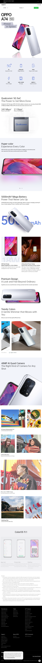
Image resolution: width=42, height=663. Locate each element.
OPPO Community (28, 636)
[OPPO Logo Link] (3, 4)
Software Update (4, 640)
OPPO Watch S (27, 612)
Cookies (12, 660)
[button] (39, 661)
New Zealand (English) (37, 656)
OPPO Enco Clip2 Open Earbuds (30, 616)
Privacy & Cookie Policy (11, 657)
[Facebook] (2, 656)
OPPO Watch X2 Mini (28, 613)
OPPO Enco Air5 (28, 619)
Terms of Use (7, 660)
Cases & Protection (28, 630)
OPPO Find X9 (3, 612)
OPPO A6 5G (3, 619)
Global (5, 2)
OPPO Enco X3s (27, 620)
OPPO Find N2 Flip (4, 615)
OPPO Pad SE (15, 612)
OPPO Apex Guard (16, 637)
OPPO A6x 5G (3, 620)
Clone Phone (3, 643)
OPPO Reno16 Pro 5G (4, 616)
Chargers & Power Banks (29, 626)
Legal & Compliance (18, 660)
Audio (26, 629)
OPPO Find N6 (3, 613)
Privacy (2, 660)
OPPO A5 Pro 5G (4, 623)
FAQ (2, 644)
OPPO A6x (3, 622)
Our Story (15, 636)
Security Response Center (6, 646)
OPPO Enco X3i (27, 623)
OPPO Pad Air (15, 616)
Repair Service (3, 637)
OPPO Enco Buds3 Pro (29, 622)
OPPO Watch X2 (28, 615)
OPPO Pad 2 (15, 615)
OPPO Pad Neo (15, 613)
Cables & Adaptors (28, 627)
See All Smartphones (5, 626)
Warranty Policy (4, 647)
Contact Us (3, 636)
